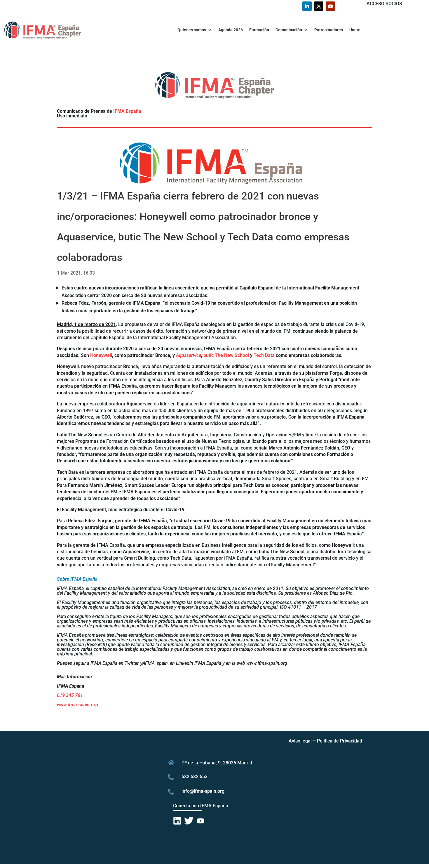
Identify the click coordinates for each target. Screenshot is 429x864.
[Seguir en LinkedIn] (307, 6)
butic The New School (226, 355)
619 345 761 (70, 695)
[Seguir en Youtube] (330, 6)
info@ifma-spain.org (203, 791)
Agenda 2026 (230, 30)
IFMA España (127, 111)
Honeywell (101, 355)
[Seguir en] (177, 821)
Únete (354, 30)
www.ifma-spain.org (77, 704)
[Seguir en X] (318, 6)
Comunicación (288, 30)
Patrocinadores (328, 30)
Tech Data (264, 355)
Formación (259, 30)
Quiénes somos (191, 30)
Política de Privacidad (339, 741)
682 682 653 (194, 776)
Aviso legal (300, 741)
